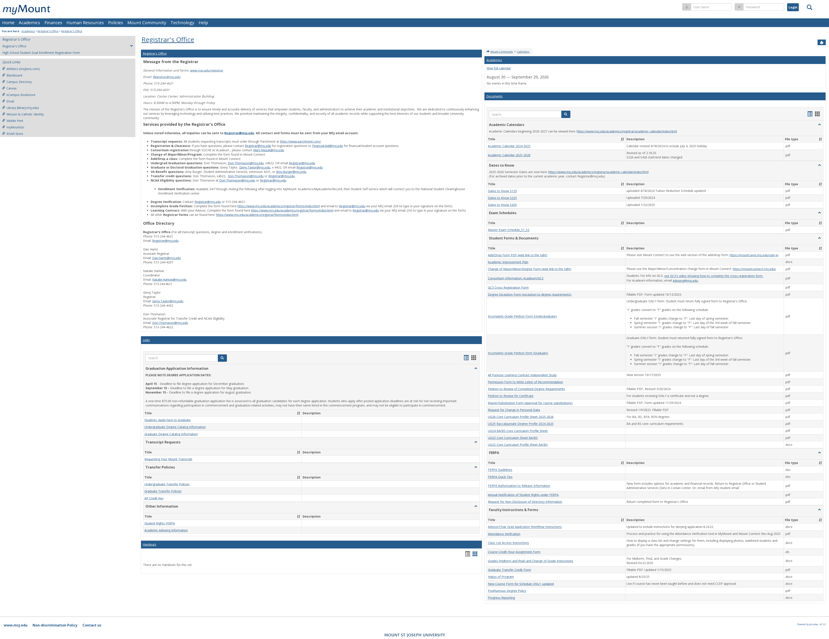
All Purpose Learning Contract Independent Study (522, 375)
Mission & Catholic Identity (25, 114)
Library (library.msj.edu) (22, 108)
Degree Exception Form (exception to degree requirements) (529, 294)
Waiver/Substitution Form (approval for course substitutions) (530, 403)
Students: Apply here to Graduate (167, 420)
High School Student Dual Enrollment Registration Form (41, 53)
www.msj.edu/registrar (206, 70)
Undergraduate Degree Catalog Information (175, 427)
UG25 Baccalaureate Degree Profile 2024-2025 (521, 424)
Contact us (91, 625)
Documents (494, 96)
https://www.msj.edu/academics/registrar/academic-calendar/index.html (627, 131)
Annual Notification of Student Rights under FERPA (523, 495)
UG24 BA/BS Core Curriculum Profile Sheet (518, 431)
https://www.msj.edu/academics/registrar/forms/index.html (278, 206)
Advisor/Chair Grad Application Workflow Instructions (525, 527)
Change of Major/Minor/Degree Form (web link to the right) (529, 269)
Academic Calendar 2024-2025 (509, 146)
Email (10, 101)
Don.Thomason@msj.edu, (246, 163)
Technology (182, 22)
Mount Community (146, 22)
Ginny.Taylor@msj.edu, (255, 167)
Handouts (149, 544)
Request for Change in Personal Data (514, 410)
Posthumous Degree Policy (507, 591)
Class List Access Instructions (508, 543)
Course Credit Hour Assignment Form (514, 552)
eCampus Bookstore (20, 95)
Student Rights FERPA (159, 523)
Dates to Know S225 (502, 198)
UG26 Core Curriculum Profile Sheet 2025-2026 (521, 417)
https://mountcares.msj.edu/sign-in (754, 255)
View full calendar (499, 68)
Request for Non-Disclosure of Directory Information (525, 502)
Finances (53, 22)
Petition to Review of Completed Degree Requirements (526, 389)
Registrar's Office (48, 31)
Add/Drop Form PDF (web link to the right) (517, 255)
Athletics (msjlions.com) (23, 69)
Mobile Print (14, 121)
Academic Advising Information (166, 530)
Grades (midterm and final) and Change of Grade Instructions (530, 561)
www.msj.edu (15, 625)
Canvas (11, 88)
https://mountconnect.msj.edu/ (754, 269)
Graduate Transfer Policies (163, 491)
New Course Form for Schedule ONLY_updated (521, 584)
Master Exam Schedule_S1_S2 (508, 230)
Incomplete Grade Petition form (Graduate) (518, 353)
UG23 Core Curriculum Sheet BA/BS (513, 438)
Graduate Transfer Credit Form (509, 570)
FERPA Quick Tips (500, 477)
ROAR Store (14, 134)
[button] (475, 368)
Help (203, 22)
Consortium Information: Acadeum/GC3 (515, 278)
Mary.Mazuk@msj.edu (268, 150)
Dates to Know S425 (502, 205)
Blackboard (14, 75)
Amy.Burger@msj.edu (291, 172)
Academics (29, 22)
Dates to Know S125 (502, 191)
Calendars (523, 52)
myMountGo (15, 127)
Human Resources (85, 22)
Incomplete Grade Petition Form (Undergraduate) (522, 316)
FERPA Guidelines (500, 470)
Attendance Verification (504, 534)
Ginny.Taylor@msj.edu (167, 301)
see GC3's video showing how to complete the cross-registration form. (713, 276)
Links (146, 340)
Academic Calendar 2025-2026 (509, 155)
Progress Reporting (501, 598)
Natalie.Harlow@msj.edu (169, 279)
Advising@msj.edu (685, 281)
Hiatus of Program (501, 577)
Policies (115, 22)
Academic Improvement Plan (508, 262)
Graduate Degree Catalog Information (171, 434)
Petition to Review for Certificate (510, 396)
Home (8, 22)
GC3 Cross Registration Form (508, 287)
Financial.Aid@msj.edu (327, 146)
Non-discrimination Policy (55, 625)
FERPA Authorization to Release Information (519, 486)
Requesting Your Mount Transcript (168, 459)
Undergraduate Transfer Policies (167, 484)
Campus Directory (19, 82)
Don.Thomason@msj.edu (246, 176)
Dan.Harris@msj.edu (166, 258)
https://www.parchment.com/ (300, 141)
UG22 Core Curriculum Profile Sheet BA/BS (518, 445)
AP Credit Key (153, 498)
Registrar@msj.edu (166, 77)
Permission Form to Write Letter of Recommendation (525, 382)
